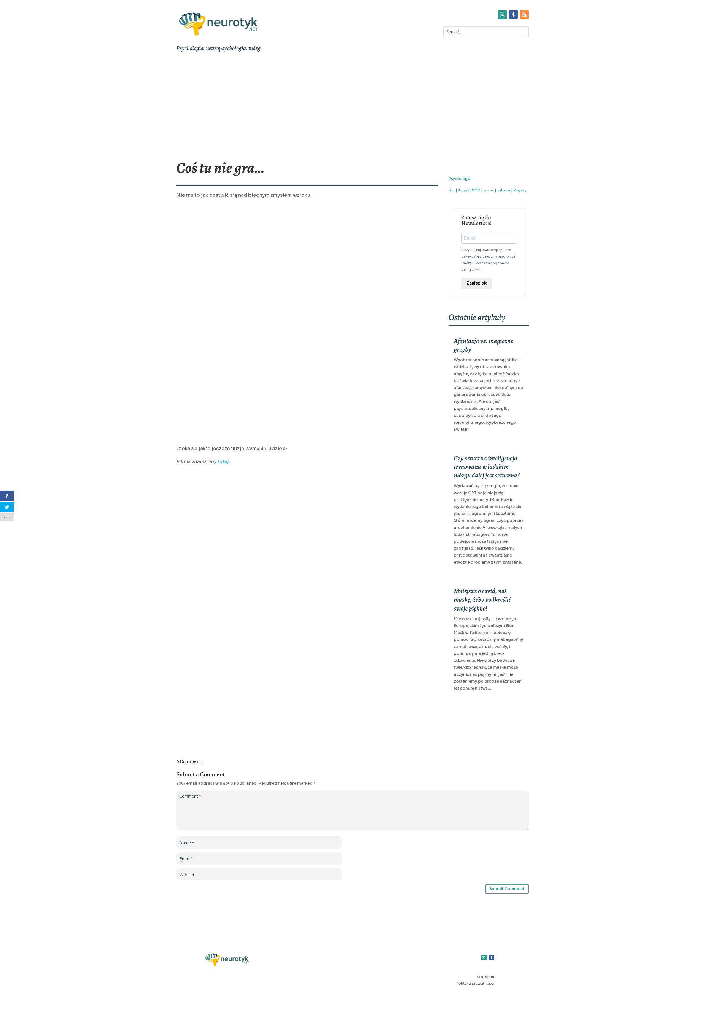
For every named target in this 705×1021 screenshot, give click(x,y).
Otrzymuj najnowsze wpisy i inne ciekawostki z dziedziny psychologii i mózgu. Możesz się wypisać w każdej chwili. (488, 259)
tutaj (223, 461)
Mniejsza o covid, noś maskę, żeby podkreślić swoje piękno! (482, 599)
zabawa (503, 190)
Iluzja (462, 190)
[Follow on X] (502, 14)
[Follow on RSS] (524, 14)
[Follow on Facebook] (513, 14)
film (452, 190)
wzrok (489, 190)
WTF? (475, 190)
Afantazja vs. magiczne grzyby (483, 345)
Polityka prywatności (475, 983)
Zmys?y (520, 190)
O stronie (485, 976)
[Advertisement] (352, 105)
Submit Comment (507, 888)
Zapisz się (476, 283)
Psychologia (459, 178)
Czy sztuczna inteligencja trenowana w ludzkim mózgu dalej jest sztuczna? (487, 467)
